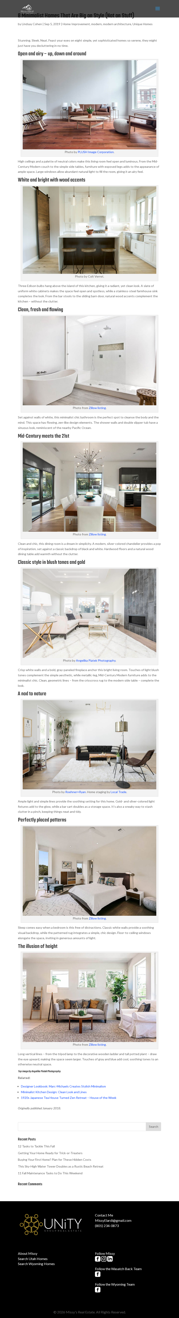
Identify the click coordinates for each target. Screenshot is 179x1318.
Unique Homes (143, 24)
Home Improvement (76, 24)
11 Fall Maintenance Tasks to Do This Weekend (50, 1173)
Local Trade (118, 792)
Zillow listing (97, 408)
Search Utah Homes (33, 1259)
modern (96, 24)
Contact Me (104, 1215)
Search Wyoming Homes (36, 1264)
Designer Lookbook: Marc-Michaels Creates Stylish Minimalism (63, 1086)
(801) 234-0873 (107, 1226)
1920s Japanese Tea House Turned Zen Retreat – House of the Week (68, 1097)
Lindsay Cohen (32, 24)
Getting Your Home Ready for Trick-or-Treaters (50, 1153)
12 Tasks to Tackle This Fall (36, 1146)
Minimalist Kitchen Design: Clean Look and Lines (54, 1092)
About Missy (27, 1253)
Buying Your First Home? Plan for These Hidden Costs (54, 1159)
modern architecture (117, 24)
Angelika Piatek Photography (95, 660)
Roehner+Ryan (75, 792)
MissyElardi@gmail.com (113, 1220)
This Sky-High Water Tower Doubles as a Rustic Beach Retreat (60, 1166)
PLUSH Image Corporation (96, 152)
